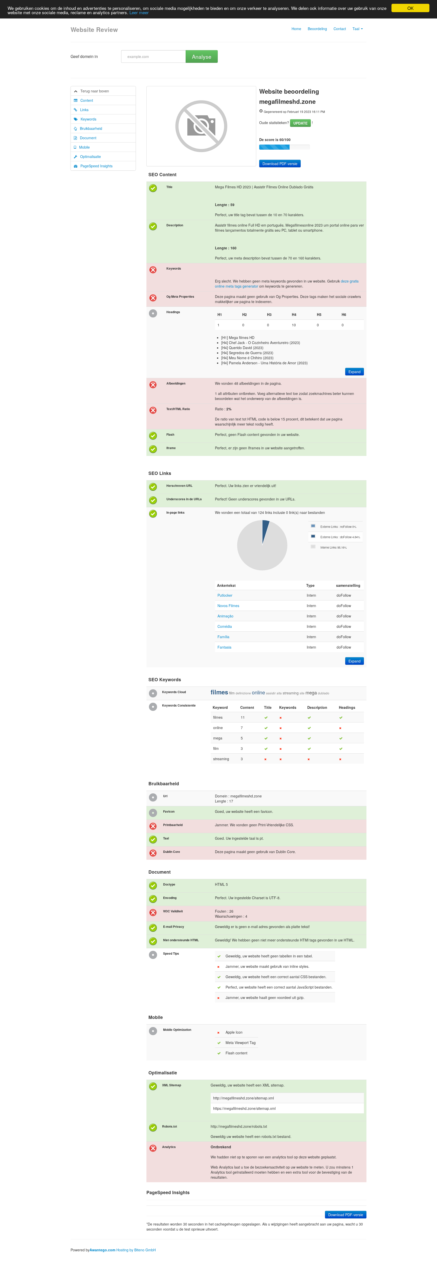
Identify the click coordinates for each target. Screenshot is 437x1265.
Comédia (224, 626)
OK (410, 8)
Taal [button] (356, 28)
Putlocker (224, 595)
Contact (340, 28)
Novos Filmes (228, 605)
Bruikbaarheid (89, 128)
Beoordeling (317, 28)
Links (83, 109)
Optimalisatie (89, 156)
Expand (354, 371)
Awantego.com (102, 1249)
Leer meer (139, 12)
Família (223, 636)
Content (85, 100)
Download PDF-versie (280, 163)
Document (86, 137)
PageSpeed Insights (95, 165)
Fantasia (224, 647)
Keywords (87, 119)
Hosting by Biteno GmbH (136, 1249)
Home (296, 28)
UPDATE (300, 123)
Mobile (83, 147)
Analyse (201, 56)
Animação (225, 615)
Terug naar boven (93, 90)
